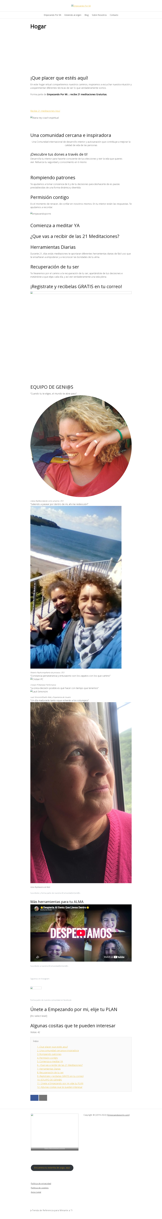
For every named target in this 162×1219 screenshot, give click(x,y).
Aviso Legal (36, 1192)
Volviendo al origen (72, 15)
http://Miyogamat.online (54, 1148)
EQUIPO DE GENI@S (51, 387)
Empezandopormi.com (118, 1115)
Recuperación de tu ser (50, 1072)
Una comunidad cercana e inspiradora (58, 1050)
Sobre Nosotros (99, 15)
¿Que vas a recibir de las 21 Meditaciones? (60, 1065)
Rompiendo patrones (49, 1054)
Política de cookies (40, 1188)
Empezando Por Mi (52, 15)
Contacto (114, 15)
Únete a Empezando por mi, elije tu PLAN (60, 1083)
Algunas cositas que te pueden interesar (59, 1087)
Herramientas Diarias (49, 1068)
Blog (87, 15)
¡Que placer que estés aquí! (52, 1046)
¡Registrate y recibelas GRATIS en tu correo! (60, 1076)
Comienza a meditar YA (50, 1061)
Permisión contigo (47, 1057)
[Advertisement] (81, 51)
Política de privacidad (41, 1183)
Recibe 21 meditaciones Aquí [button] (45, 110)
